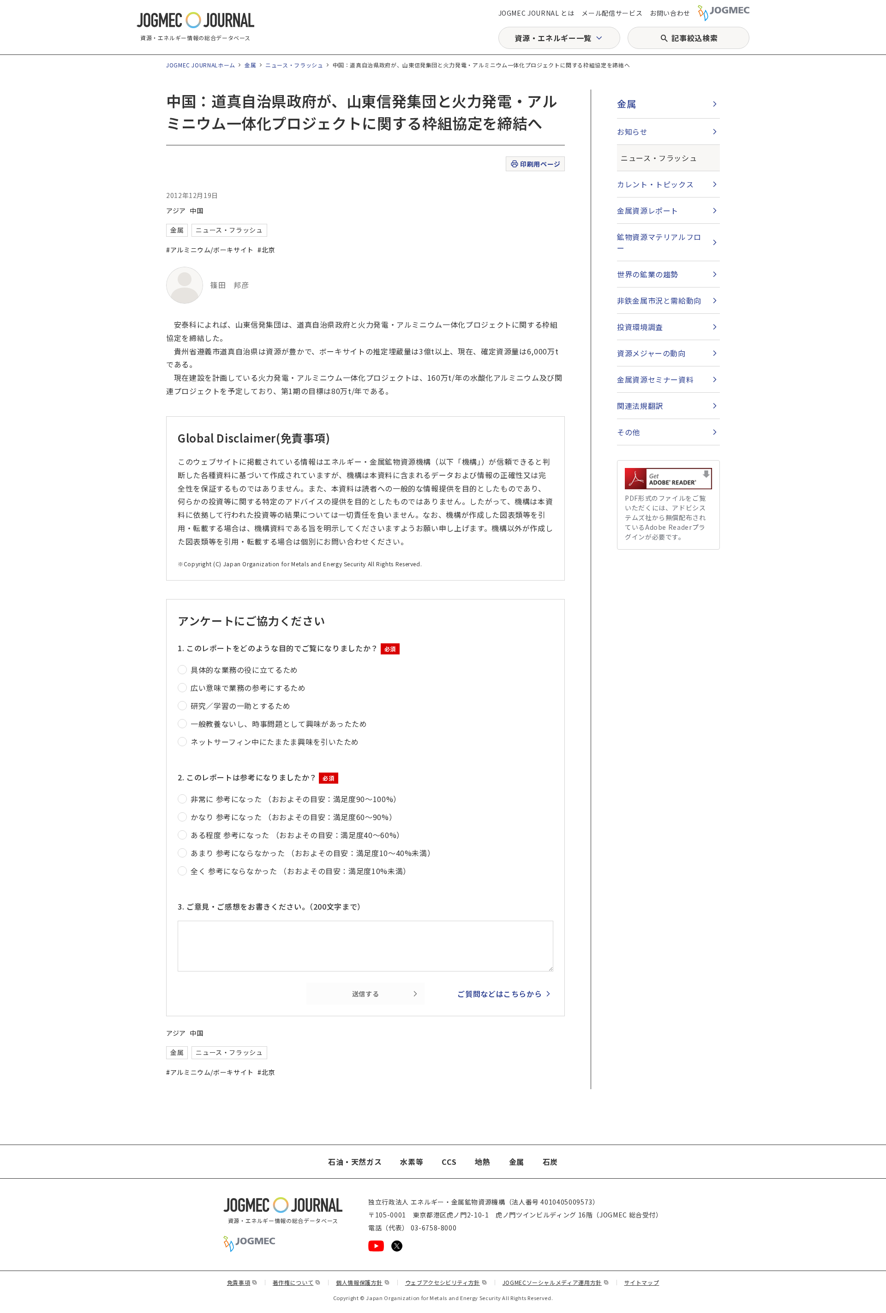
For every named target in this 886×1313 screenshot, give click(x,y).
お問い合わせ (670, 13)
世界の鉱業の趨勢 (647, 274)
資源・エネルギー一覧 (553, 37)
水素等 (411, 1161)
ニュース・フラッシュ (294, 65)
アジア (176, 210)
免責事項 (242, 1282)
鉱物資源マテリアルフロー (659, 242)
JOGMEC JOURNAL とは (536, 13)
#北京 (266, 249)
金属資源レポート (647, 210)
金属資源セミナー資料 (655, 379)
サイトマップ (641, 1282)
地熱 (482, 1161)
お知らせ (632, 131)
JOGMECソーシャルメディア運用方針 (556, 1282)
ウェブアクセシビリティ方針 (446, 1282)
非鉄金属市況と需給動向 (659, 300)
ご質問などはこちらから (499, 993)
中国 (196, 210)
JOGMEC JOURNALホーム (200, 65)
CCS (449, 1161)
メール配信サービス (611, 13)
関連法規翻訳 (640, 405)
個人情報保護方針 (363, 1282)
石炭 (550, 1161)
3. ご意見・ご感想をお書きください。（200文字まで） (271, 906)
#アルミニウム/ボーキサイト (210, 249)
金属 (250, 65)
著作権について (297, 1282)
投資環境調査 (640, 326)
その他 (628, 432)
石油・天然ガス (355, 1161)
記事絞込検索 (694, 37)
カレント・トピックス (655, 184)
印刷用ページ (540, 163)
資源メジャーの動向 (651, 353)
